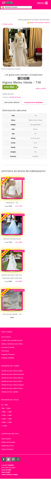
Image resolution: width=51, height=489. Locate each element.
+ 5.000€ (4, 426)
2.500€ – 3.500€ (6, 419)
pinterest (25, 78)
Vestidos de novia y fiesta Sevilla (11, 381)
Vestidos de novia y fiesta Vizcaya (12, 388)
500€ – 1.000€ (5, 408)
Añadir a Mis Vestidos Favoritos (40, 22)
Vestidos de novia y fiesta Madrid (11, 371)
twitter (22, 78)
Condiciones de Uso (7, 446)
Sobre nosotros (6, 439)
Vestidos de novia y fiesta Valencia (12, 378)
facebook (19, 78)
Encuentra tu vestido (7, 347)
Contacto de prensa (7, 449)
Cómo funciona (6, 337)
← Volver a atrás (7, 24)
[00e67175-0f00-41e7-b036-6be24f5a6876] (25, 47)
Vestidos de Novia (15, 97)
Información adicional (11, 102)
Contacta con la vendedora (33, 102)
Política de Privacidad (8, 442)
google (28, 78)
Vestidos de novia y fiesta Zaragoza (12, 385)
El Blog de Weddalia (7, 358)
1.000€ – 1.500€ (6, 412)
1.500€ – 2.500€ (6, 415)
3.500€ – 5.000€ (6, 422)
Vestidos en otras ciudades (9, 392)
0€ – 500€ (4, 405)
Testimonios (5, 351)
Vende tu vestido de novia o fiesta (12, 344)
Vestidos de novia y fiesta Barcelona (12, 374)
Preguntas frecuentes (8, 354)
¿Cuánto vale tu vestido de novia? (12, 340)
